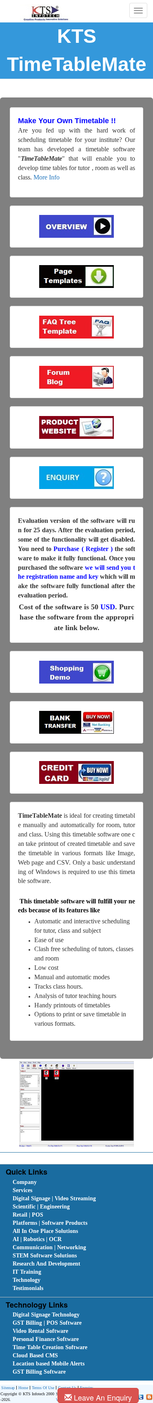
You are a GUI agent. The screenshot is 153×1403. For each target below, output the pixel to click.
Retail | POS (28, 1215)
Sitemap (8, 1387)
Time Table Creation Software (50, 1347)
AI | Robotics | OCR (37, 1239)
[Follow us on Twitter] (139, 1396)
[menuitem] (59, 1182)
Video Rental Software (40, 1331)
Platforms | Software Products (50, 1223)
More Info (46, 177)
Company (25, 1182)
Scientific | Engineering (41, 1207)
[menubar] (78, 1235)
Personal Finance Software (46, 1339)
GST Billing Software (39, 1372)
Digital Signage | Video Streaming (54, 1198)
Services (22, 1190)
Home (23, 1387)
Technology (26, 1280)
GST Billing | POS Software (47, 1323)
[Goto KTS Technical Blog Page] (148, 1396)
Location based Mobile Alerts (48, 1364)
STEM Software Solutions (45, 1256)
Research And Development (46, 1264)
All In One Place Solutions (45, 1231)
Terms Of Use (43, 1387)
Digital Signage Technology (46, 1315)
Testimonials (28, 1288)
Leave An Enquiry (102, 1397)
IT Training (27, 1272)
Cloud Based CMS (35, 1355)
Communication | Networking (49, 1247)
